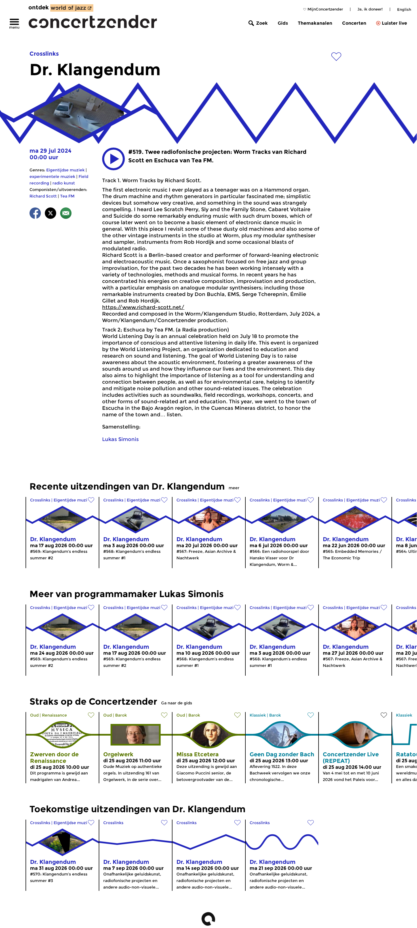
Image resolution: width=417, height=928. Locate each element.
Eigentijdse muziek (65, 170)
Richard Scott (43, 196)
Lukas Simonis (120, 439)
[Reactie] (65, 214)
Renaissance (54, 715)
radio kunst (63, 183)
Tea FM (67, 196)
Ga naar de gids (176, 703)
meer (234, 487)
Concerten (354, 23)
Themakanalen (315, 23)
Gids (283, 23)
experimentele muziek (52, 176)
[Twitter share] (50, 214)
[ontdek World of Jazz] (71, 8)
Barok (121, 715)
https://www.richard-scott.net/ (143, 307)
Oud (34, 715)
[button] (113, 159)
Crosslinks (44, 53)
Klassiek (258, 715)
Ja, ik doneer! (370, 9)
